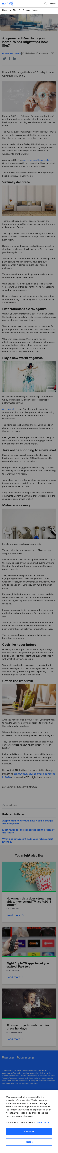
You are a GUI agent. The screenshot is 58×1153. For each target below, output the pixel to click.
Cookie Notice (42, 1122)
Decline (29, 1142)
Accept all (29, 1131)
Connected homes (30, 10)
